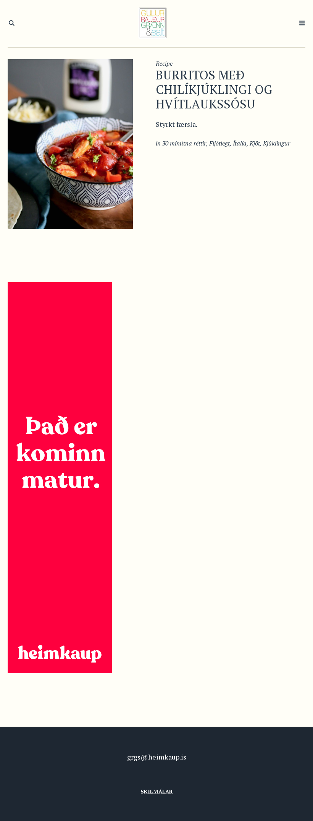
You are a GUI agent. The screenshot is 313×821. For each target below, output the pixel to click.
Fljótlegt (219, 143)
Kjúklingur (276, 143)
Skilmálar (156, 791)
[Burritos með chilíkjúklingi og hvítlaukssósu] (70, 143)
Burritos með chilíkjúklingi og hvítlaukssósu (214, 89)
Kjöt (255, 143)
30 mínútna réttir (184, 143)
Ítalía (240, 143)
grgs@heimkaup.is (156, 756)
